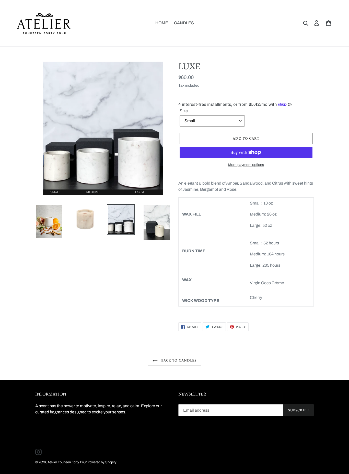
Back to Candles (178, 360)
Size (184, 111)
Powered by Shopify (102, 462)
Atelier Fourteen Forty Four (67, 462)
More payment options (246, 165)
